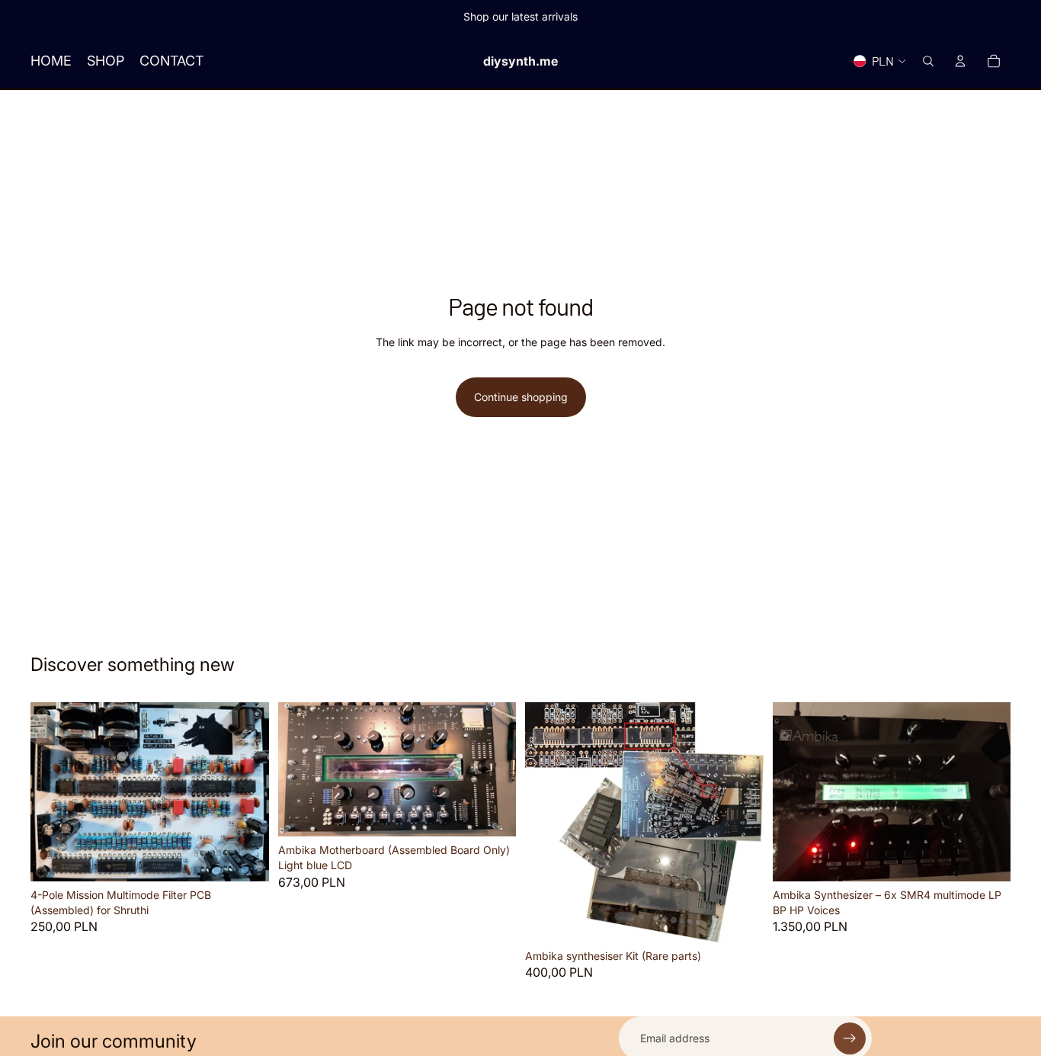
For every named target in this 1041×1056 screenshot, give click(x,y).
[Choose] (492, 813)
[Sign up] (850, 1038)
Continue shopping (521, 396)
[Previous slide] (795, 792)
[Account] (960, 61)
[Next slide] (988, 792)
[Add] (245, 857)
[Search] (928, 61)
